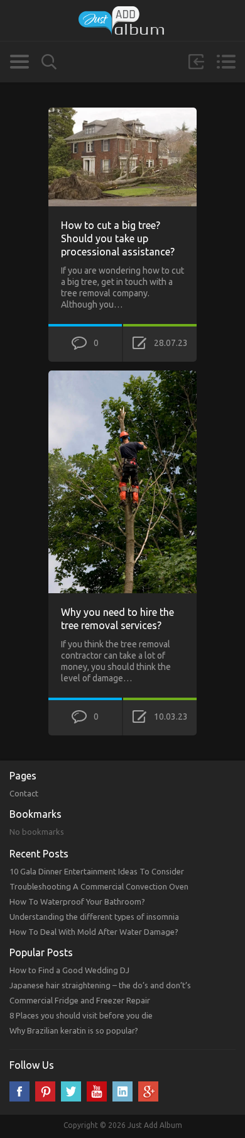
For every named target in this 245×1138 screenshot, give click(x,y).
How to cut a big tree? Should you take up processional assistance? (118, 238)
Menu (226, 62)
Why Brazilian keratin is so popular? (73, 1030)
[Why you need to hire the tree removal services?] (122, 376)
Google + (148, 1091)
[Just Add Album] (122, 20)
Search (49, 62)
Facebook (19, 1091)
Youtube (97, 1091)
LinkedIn (122, 1091)
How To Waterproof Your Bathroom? (77, 901)
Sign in (196, 61)
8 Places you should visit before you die (81, 1015)
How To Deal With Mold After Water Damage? (93, 931)
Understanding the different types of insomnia (94, 916)
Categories (19, 62)
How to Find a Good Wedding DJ (69, 970)
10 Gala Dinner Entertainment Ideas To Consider (96, 871)
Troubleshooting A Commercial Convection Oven (98, 886)
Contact (23, 793)
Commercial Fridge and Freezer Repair (79, 1000)
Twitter (71, 1091)
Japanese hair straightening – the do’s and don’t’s (100, 985)
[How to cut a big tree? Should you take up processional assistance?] (122, 113)
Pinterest (45, 1091)
